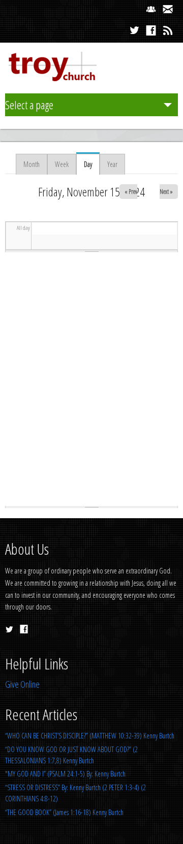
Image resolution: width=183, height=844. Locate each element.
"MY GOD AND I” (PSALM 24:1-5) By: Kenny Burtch (65, 774)
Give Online (22, 684)
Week (62, 164)
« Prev (131, 191)
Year (112, 164)
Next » (166, 191)
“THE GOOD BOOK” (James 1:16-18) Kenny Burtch (64, 812)
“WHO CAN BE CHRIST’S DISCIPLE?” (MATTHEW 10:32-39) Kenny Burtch (89, 735)
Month (31, 164)
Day (92, 164)
